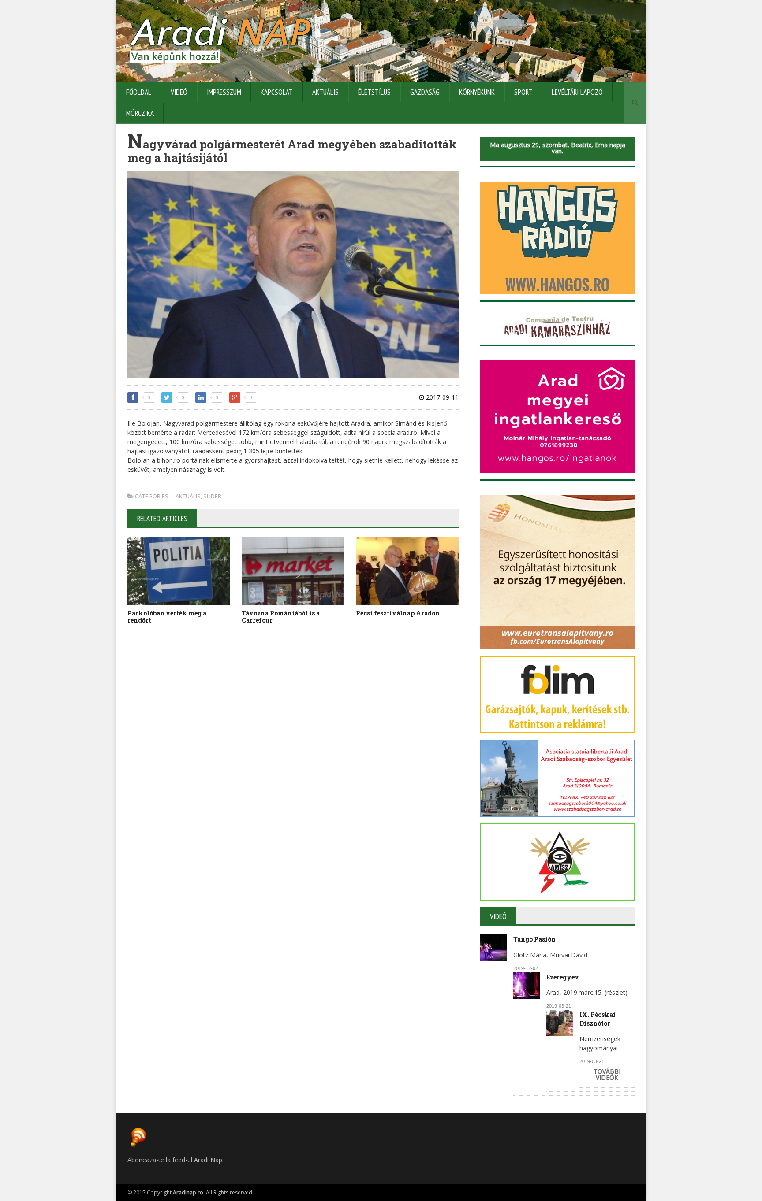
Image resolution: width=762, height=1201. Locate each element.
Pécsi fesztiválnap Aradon (398, 613)
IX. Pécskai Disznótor (597, 1018)
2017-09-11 (441, 397)
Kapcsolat (277, 92)
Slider (212, 496)
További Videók (607, 1074)
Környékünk (477, 92)
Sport (523, 92)
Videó (179, 92)
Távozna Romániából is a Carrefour (281, 617)
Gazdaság (425, 92)
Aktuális (325, 92)
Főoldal (138, 92)
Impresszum (224, 92)
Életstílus (374, 92)
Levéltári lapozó (577, 92)
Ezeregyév (562, 977)
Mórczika (140, 113)
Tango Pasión (534, 939)
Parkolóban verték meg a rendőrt (166, 617)
